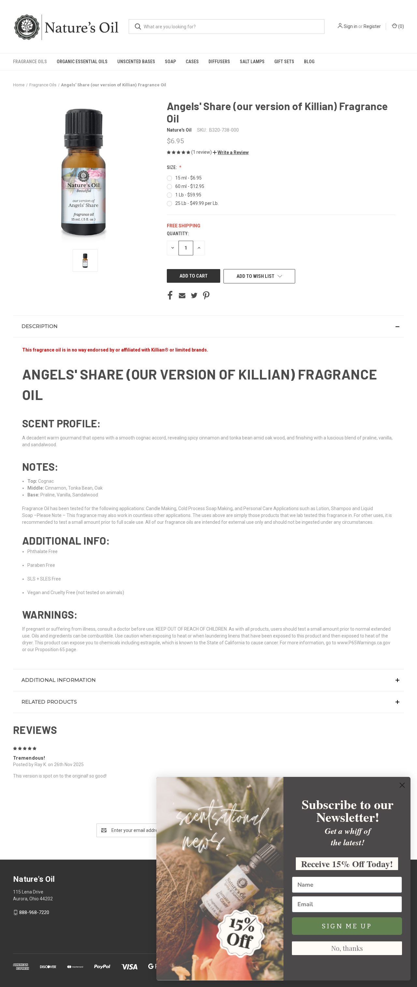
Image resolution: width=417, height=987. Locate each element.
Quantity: (178, 233)
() (400, 26)
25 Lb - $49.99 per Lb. (197, 203)
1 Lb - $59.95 (188, 194)
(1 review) (202, 152)
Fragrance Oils (30, 61)
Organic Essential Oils (82, 61)
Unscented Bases (136, 61)
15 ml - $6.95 (188, 177)
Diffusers (219, 61)
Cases (192, 61)
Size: (172, 167)
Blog (309, 61)
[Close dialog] (402, 785)
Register (372, 26)
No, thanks (347, 948)
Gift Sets (284, 61)
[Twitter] (194, 295)
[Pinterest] (206, 295)
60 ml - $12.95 (189, 186)
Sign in (350, 26)
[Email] (182, 295)
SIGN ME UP (347, 926)
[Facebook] (170, 295)
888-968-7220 (34, 912)
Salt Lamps (252, 61)
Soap (170, 61)
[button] (231, 152)
